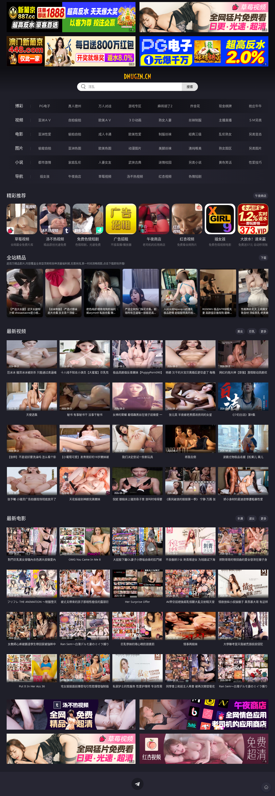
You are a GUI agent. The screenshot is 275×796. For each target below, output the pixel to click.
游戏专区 (134, 106)
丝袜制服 (195, 120)
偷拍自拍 (74, 134)
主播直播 (225, 120)
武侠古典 (134, 162)
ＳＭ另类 (255, 120)
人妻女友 (104, 162)
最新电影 (16, 518)
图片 (19, 148)
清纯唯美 (195, 148)
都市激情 (44, 162)
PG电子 (44, 106)
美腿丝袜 (165, 148)
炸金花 (195, 106)
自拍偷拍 (74, 120)
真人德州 (74, 106)
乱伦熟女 (225, 134)
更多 (263, 331)
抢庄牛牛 (255, 106)
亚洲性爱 (44, 134)
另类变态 (255, 134)
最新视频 (16, 331)
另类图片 (255, 148)
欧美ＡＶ (104, 120)
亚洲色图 (74, 148)
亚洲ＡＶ (44, 120)
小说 (19, 162)
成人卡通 (104, 134)
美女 (240, 331)
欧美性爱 (134, 134)
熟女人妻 (165, 120)
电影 (19, 134)
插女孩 (45, 176)
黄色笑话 (225, 162)
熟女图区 (225, 148)
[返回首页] (266, 787)
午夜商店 (74, 176)
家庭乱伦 (74, 162)
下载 (263, 258)
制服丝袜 (165, 134)
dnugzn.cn (137, 76)
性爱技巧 (255, 162)
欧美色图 (104, 148)
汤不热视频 (135, 176)
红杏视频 (165, 176)
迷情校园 (165, 162)
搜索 (190, 87)
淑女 (252, 518)
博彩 (19, 106)
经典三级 (195, 134)
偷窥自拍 (44, 148)
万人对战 (104, 106)
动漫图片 (134, 148)
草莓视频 (104, 176)
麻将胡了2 (165, 106)
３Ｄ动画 (134, 120)
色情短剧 (195, 176)
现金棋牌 (225, 106)
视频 (19, 120)
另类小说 (195, 162)
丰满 (240, 518)
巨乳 (252, 331)
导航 (19, 176)
